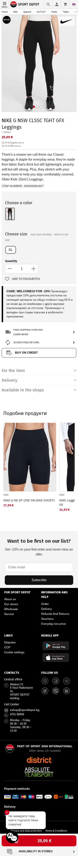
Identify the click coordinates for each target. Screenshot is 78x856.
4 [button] (44, 107)
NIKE (7, 120)
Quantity (11, 261)
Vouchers (47, 618)
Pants (54, 12)
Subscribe (39, 580)
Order (45, 604)
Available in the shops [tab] (23, 389)
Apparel (27, 12)
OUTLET (41, 12)
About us (10, 599)
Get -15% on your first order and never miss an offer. (39, 547)
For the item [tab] (13, 370)
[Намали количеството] (10, 268)
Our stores (11, 604)
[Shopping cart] (65, 4)
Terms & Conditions (56, 830)
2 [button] (37, 107)
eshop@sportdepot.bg (24, 710)
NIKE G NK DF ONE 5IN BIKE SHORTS (29, 500)
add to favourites (26, 279)
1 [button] (34, 107)
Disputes (10, 642)
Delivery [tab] (9, 380)
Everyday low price (53, 623)
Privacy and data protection (26, 830)
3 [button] (41, 107)
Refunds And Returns (55, 613)
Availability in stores (36, 851)
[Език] (74, 4)
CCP (7, 647)
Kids (15, 12)
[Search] (48, 4)
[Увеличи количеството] (33, 268)
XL (11, 250)
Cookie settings (14, 652)
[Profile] (57, 4)
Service (9, 614)
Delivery (46, 608)
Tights (66, 12)
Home (5, 12)
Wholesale (11, 609)
